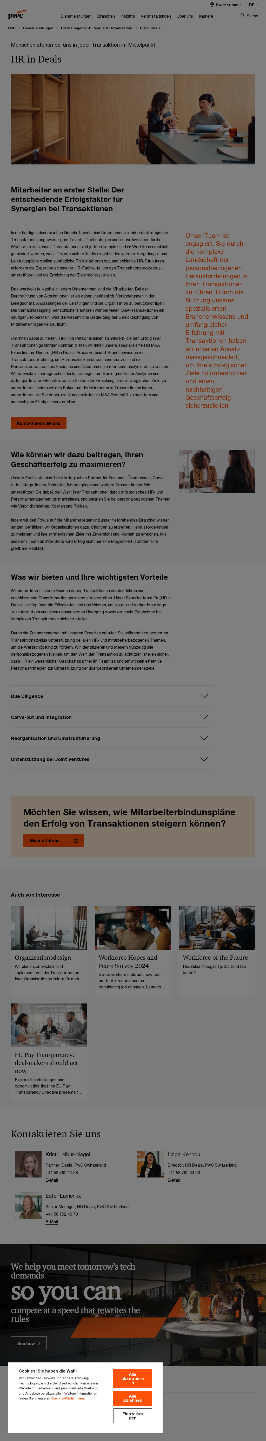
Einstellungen (132, 1415)
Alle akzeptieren (132, 1378)
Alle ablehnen (132, 1398)
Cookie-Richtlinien (67, 1398)
